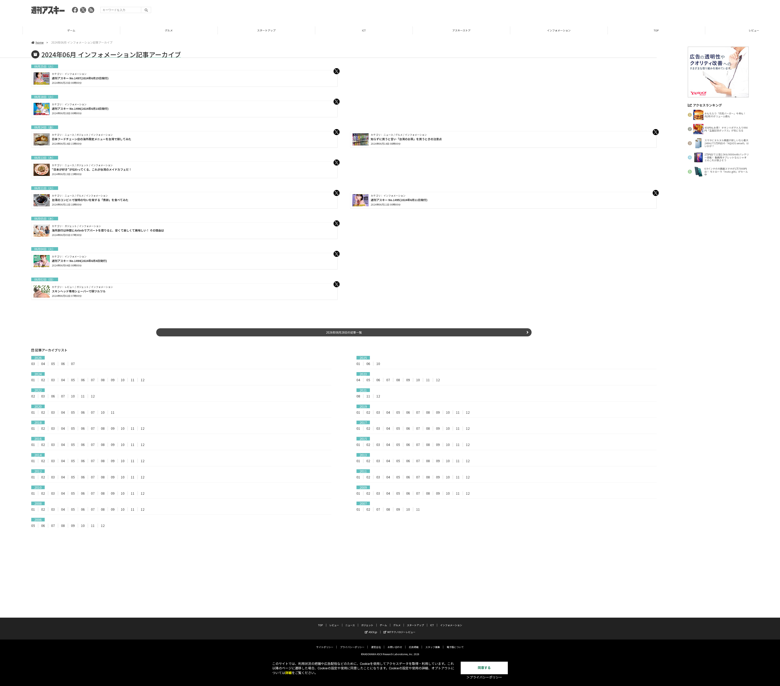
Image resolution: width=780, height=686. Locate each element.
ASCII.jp (373, 632)
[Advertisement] (675, 11)
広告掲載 (414, 647)
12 (142, 379)
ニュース (350, 625)
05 (53, 363)
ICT (341, 30)
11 (132, 379)
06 (63, 363)
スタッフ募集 (432, 647)
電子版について (455, 647)
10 (378, 363)
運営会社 (376, 647)
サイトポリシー (324, 647)
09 (113, 379)
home (40, 42)
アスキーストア (439, 30)
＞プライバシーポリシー (484, 677)
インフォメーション (536, 30)
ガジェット (367, 625)
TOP (633, 30)
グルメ (146, 30)
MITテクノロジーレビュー (401, 632)
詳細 (288, 673)
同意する (484, 668)
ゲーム (49, 30)
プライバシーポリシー (352, 647)
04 (43, 363)
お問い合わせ (395, 647)
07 (73, 363)
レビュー (731, 30)
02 (43, 379)
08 (103, 379)
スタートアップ (243, 30)
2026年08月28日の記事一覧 (344, 332)
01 (358, 363)
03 (33, 363)
